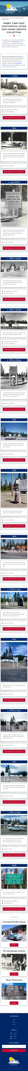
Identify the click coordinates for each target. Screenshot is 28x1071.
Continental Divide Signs (18, 17)
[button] (24, 8)
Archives (11, 17)
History (6, 17)
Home (3, 17)
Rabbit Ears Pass (16, 41)
